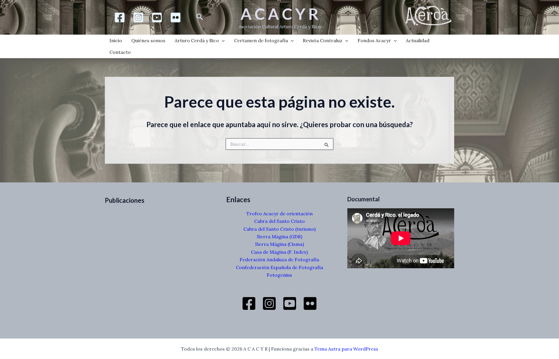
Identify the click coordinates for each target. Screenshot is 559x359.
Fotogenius (279, 275)
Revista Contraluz (322, 40)
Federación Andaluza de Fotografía (279, 259)
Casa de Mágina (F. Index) (279, 252)
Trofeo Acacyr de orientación (279, 213)
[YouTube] (289, 303)
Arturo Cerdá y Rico (197, 40)
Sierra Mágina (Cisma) (279, 244)
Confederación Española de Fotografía (279, 267)
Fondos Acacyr (374, 40)
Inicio (115, 40)
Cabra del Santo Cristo (279, 221)
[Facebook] (120, 17)
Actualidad (417, 40)
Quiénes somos (148, 40)
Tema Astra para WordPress (346, 349)
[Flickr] (176, 17)
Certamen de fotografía (261, 40)
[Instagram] (138, 17)
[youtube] (157, 17)
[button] (200, 17)
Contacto (120, 52)
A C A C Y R (279, 13)
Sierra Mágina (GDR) (279, 236)
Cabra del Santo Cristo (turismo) (279, 229)
